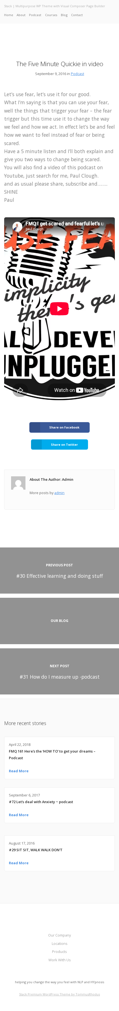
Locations (60, 943)
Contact (77, 15)
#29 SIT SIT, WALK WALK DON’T (36, 849)
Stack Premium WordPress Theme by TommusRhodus (59, 994)
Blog (64, 15)
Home (8, 15)
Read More (19, 770)
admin (59, 492)
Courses (51, 15)
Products (59, 951)
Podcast (35, 15)
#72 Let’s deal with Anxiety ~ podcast (41, 801)
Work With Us (59, 959)
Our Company (59, 935)
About (21, 15)
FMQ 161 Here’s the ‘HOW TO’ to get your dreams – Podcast (52, 754)
